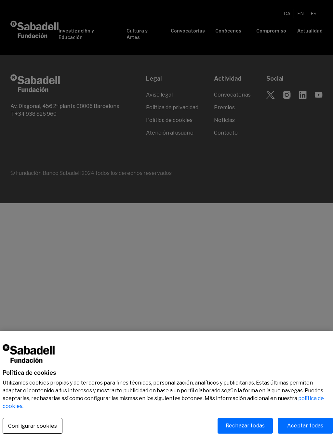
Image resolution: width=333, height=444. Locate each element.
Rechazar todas (245, 426)
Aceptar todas (305, 426)
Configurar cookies (32, 426)
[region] (166, 387)
